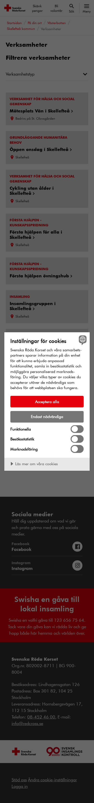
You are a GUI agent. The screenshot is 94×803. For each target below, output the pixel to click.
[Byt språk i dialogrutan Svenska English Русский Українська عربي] (82, 339)
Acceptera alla (47, 401)
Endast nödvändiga (47, 416)
